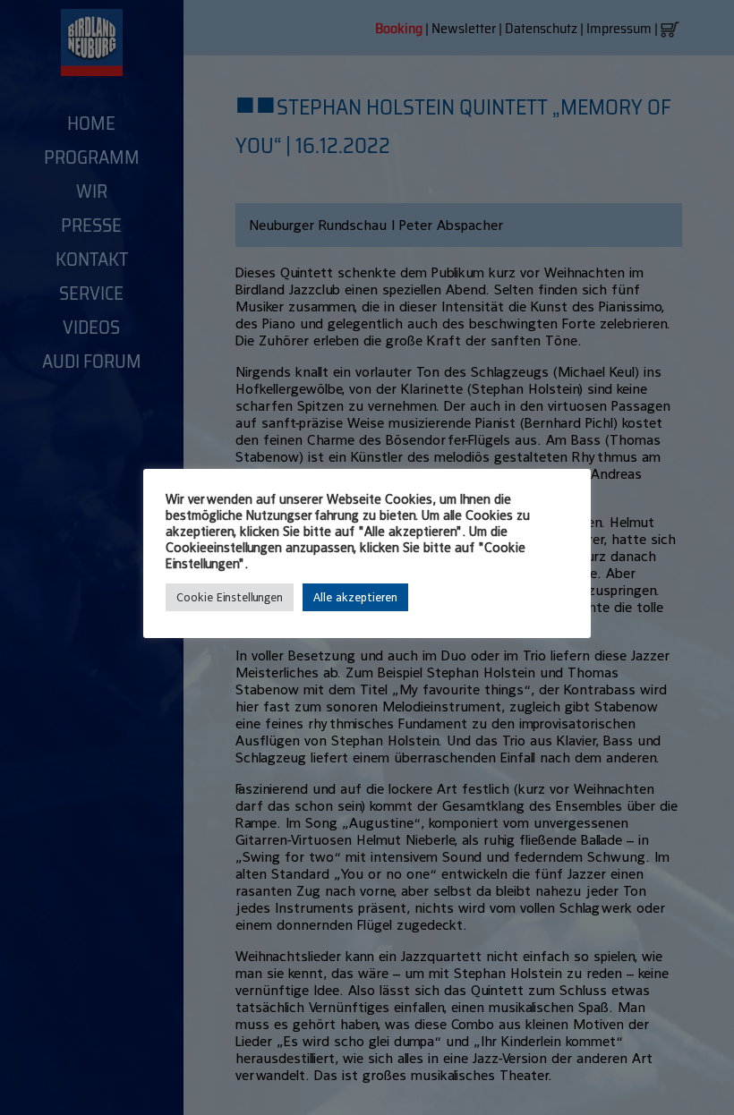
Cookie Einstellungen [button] (229, 597)
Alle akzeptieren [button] (355, 597)
